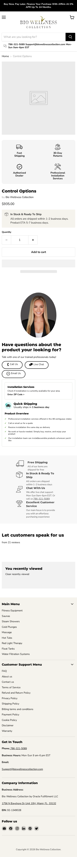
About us (7, 676)
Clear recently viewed (17, 574)
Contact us (8, 682)
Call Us (14, 364)
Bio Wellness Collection (20, 197)
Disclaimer (7, 725)
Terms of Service (11, 687)
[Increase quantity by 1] (33, 240)
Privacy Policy (9, 698)
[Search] (70, 37)
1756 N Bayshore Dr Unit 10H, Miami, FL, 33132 (29, 803)
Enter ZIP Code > (16, 394)
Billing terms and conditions (17, 709)
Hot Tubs (7, 638)
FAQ (4, 671)
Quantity (6, 232)
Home (5, 56)
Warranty (7, 731)
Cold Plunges (9, 627)
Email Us (16, 373)
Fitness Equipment (12, 610)
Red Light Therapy (12, 643)
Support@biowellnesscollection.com (22, 769)
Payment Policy (10, 714)
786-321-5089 (41, 498)
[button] (38, 263)
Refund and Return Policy (16, 692)
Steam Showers (11, 621)
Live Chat (38, 364)
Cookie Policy (9, 720)
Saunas (6, 616)
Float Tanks (8, 648)
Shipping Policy (10, 703)
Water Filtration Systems (16, 654)
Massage (7, 632)
